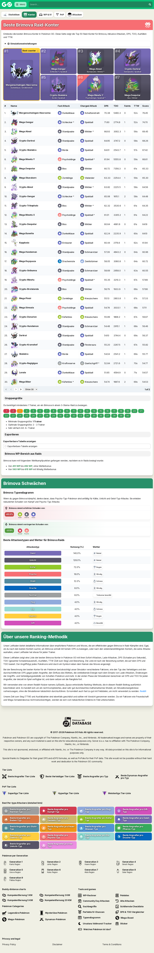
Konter (31, 14)
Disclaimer (57, 944)
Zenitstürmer (91, 261)
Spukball (89, 122)
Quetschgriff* (92, 363)
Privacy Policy (9, 944)
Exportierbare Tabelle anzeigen (19, 441)
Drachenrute (68, 261)
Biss (64, 168)
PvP (62, 14)
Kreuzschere (91, 298)
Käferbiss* (68, 382)
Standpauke (68, 131)
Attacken (77, 14)
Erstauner (67, 243)
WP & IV (47, 14)
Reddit (143, 691)
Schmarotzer (91, 252)
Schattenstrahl (92, 113)
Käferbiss (67, 317)
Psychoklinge (69, 159)
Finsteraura (90, 345)
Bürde (65, 150)
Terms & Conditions (111, 944)
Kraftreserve (68, 363)
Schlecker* (68, 122)
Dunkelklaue (68, 113)
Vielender (89, 178)
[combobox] (88, 4)
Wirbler (88, 168)
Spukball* (90, 159)
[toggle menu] (150, 4)
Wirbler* (89, 131)
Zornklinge (67, 178)
